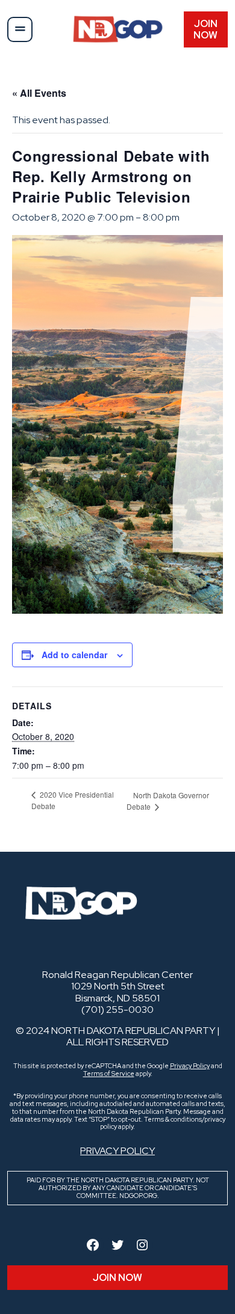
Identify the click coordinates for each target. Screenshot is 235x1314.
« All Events (39, 93)
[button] (20, 29)
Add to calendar (74, 655)
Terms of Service (108, 1073)
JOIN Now (205, 29)
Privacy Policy (190, 1066)
